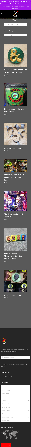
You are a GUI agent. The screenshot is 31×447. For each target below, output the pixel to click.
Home (15, 20)
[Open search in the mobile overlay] (15, 24)
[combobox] (15, 35)
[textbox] (15, 35)
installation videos (18, 364)
